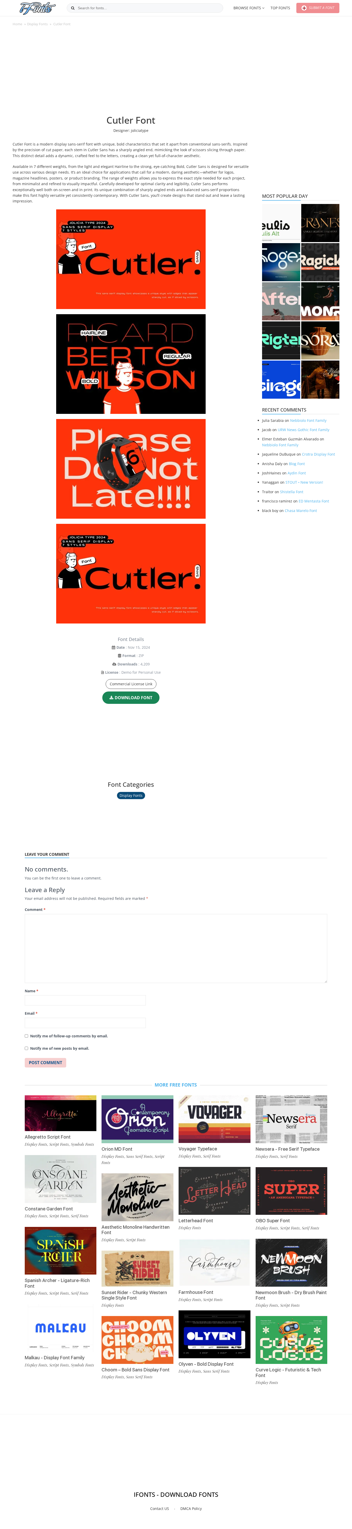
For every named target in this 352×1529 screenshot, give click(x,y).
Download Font (133, 698)
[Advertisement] (131, 73)
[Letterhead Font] (214, 1191)
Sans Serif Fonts (139, 1156)
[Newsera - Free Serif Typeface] (292, 1119)
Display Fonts (37, 24)
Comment (35, 909)
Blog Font (297, 463)
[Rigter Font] (281, 340)
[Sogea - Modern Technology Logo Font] (281, 262)
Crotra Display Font (318, 454)
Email (31, 1013)
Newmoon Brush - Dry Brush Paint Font (291, 1295)
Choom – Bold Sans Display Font (136, 1369)
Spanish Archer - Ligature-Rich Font (57, 1283)
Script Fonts (59, 1144)
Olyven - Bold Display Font (206, 1364)
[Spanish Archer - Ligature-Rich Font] (61, 1251)
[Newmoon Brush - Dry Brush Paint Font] (292, 1262)
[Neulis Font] (281, 223)
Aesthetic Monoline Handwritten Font (136, 1229)
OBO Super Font (273, 1220)
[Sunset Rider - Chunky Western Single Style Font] (137, 1268)
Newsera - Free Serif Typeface (288, 1149)
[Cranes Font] (320, 223)
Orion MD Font (117, 1149)
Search (73, 8)
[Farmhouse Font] (214, 1262)
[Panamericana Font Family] (320, 380)
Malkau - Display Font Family (55, 1357)
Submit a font (321, 7)
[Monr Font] (320, 301)
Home (17, 24)
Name (31, 990)
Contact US (159, 1508)
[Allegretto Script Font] (61, 1113)
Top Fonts (280, 7)
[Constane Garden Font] (61, 1179)
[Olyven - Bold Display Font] (214, 1334)
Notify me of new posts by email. (59, 1048)
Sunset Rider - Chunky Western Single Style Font (134, 1295)
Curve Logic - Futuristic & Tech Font (288, 1372)
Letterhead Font (196, 1220)
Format (129, 655)
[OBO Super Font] (292, 1191)
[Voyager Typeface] (214, 1119)
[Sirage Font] (281, 380)
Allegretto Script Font (48, 1137)
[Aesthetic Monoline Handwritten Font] (137, 1197)
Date (120, 647)
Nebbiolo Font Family (308, 420)
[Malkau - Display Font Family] (61, 1328)
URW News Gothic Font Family (303, 429)
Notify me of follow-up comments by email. (69, 1035)
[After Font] (281, 301)
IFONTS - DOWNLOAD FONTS (176, 1494)
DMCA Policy (191, 1508)
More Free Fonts (176, 1085)
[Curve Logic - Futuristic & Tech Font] (292, 1340)
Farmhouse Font (196, 1292)
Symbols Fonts (82, 1144)
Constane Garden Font (49, 1208)
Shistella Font (291, 491)
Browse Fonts (247, 7)
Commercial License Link (131, 683)
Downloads (127, 664)
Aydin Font (297, 473)
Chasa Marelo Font (301, 510)
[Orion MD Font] (137, 1119)
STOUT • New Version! (304, 482)
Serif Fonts (79, 1215)
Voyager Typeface (198, 1148)
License (111, 672)
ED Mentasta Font (314, 501)
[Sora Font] (320, 340)
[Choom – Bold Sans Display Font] (137, 1340)
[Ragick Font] (320, 262)
